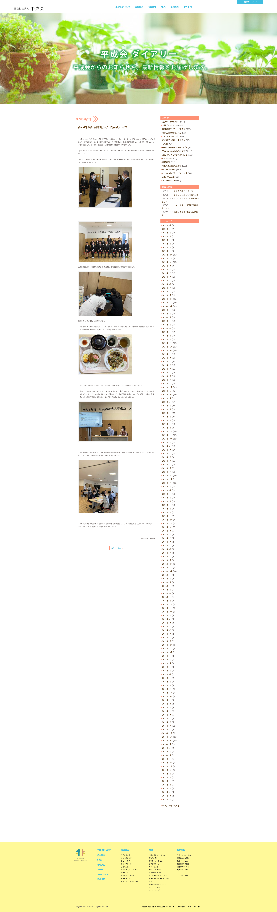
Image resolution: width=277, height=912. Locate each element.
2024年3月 (167, 331)
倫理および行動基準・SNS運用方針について (157, 907)
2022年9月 (167, 398)
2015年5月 (167, 714)
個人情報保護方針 (180, 907)
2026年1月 (167, 251)
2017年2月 (167, 637)
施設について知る (183, 864)
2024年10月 (167, 306)
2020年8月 (167, 490)
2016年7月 (167, 663)
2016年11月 (167, 648)
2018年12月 (167, 563)
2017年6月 (167, 622)
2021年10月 (167, 438)
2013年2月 (167, 799)
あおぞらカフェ (126, 878)
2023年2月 (167, 379)
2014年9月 (167, 744)
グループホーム (169, 169)
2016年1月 (167, 685)
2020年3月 (167, 508)
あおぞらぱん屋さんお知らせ (175, 154)
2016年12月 (167, 644)
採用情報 (152, 7)
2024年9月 (167, 309)
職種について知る (183, 858)
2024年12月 (167, 298)
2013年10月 (167, 769)
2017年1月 (167, 641)
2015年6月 (167, 711)
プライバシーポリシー (196, 907)
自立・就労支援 (126, 858)
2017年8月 (167, 619)
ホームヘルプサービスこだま (174, 173)
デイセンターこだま (171, 136)
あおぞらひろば (154, 890)
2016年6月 (167, 666)
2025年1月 (167, 295)
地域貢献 (166, 162)
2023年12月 (167, 343)
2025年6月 (167, 276)
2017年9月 (167, 615)
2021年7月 (167, 449)
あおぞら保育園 (169, 180)
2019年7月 (167, 538)
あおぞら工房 (168, 176)
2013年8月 (167, 777)
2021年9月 (167, 442)
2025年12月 (167, 254)
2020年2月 (167, 512)
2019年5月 (167, 545)
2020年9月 (167, 486)
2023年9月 (167, 354)
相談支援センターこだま (157, 855)
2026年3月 (167, 243)
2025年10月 (167, 262)
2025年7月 (167, 273)
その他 (165, 143)
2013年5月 (167, 788)
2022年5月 (167, 412)
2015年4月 (167, 718)
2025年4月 (167, 284)
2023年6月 (167, 365)
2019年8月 (167, 534)
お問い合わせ (250, 1)
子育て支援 (125, 867)
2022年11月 (167, 390)
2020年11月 (167, 479)
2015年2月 (167, 725)
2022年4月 (167, 416)
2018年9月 (167, 574)
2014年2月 (167, 755)
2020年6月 (167, 497)
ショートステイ (126, 861)
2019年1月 (167, 560)
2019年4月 (167, 549)
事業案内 (139, 7)
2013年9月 (167, 773)
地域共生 (175, 7)
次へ (119, 548)
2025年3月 (167, 287)
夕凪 (150, 881)
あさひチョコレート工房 (129, 881)
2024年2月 (167, 335)
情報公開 (101, 879)
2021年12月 (167, 431)
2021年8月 (167, 446)
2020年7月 (167, 493)
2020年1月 (167, 516)
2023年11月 (167, 346)
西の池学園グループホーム (158, 875)
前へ (114, 548)
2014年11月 (167, 736)
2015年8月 (167, 703)
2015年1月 (167, 729)
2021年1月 (167, 471)
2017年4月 (167, 630)
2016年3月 (167, 677)
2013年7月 (167, 781)
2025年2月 (167, 291)
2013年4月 (167, 792)
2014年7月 (167, 751)
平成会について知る (184, 855)
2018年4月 (167, 593)
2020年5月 (167, 501)
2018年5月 (167, 589)
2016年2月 (167, 681)
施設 (151, 850)
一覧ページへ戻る (171, 805)
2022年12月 (167, 387)
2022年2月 (167, 423)
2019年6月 (167, 541)
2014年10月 (167, 740)
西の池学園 (167, 158)
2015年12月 (167, 688)
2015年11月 (167, 692)
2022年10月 (167, 394)
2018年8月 (167, 578)
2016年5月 (167, 670)
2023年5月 (167, 368)
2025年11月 (167, 258)
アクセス (188, 7)
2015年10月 (167, 696)
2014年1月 (167, 758)
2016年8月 (167, 659)
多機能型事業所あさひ (172, 165)
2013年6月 (167, 784)
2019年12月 (167, 519)
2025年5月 (167, 280)
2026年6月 (167, 232)
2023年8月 (167, 357)
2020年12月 (167, 475)
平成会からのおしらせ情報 (174, 151)
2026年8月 (167, 225)
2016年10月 (167, 652)
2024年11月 (167, 302)
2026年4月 (167, 239)
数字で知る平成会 (183, 870)
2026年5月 (167, 236)
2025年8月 (167, 269)
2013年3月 (167, 795)
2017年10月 (167, 611)
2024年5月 (167, 324)
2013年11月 (167, 766)
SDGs (163, 7)
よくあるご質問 (182, 875)
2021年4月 (167, 460)
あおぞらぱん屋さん (128, 875)
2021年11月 (167, 435)
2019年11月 (167, 523)
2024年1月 (167, 339)
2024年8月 (167, 313)
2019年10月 (167, 527)
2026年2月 (167, 247)
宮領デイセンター (170, 125)
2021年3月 (167, 464)
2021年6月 (167, 453)
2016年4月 (167, 674)
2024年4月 (167, 328)
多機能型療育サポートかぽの (175, 147)
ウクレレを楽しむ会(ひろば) (186, 194)
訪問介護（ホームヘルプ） (130, 870)
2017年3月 (167, 633)
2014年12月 (167, 733)
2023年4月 (167, 372)
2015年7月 (167, 707)
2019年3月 (167, 552)
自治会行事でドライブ (183, 191)
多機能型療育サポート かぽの (159, 884)
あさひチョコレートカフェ (174, 140)
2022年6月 (167, 409)
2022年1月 (167, 427)
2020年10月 (167, 482)
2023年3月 (167, 376)
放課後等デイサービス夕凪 (174, 129)
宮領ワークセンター (171, 121)
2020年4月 (167, 504)
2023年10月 (167, 350)
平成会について (122, 7)
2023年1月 (167, 383)
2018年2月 (167, 596)
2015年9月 (167, 700)
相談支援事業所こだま (172, 132)
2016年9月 (167, 655)
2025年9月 (167, 265)
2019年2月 (167, 556)
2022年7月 (167, 405)
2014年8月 (167, 747)
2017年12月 (167, 604)
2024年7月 (167, 317)
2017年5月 (167, 626)
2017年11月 (167, 608)
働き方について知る (184, 867)
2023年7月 (167, 361)
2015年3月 (167, 722)
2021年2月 (167, 468)
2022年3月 (167, 420)
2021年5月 (167, 457)
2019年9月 (167, 530)
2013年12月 (167, 762)
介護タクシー (125, 873)
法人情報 (101, 854)
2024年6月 (167, 320)
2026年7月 (167, 228)
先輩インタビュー (183, 861)
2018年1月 (167, 600)
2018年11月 (167, 567)
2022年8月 (167, 401)
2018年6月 (167, 585)
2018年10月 (167, 571)
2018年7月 (167, 582)
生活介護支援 (125, 855)
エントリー (181, 873)
